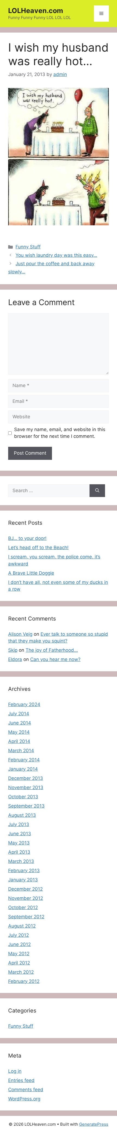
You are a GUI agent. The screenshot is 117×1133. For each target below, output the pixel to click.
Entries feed (21, 1080)
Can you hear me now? (55, 659)
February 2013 (24, 870)
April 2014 (19, 741)
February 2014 (24, 759)
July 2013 (18, 824)
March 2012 (21, 972)
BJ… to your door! (27, 538)
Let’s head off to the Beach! (38, 547)
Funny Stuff (28, 246)
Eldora (15, 659)
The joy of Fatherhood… (52, 650)
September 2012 (26, 916)
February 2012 (23, 981)
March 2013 (21, 861)
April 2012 (19, 963)
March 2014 (21, 750)
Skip (12, 650)
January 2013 (23, 879)
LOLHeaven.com (35, 11)
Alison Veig (20, 634)
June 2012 (19, 944)
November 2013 (25, 787)
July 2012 (18, 935)
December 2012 (25, 889)
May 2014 (19, 732)
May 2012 (18, 953)
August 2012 (22, 926)
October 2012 (23, 907)
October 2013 (23, 796)
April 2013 (19, 852)
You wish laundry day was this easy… (56, 255)
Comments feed (25, 1089)
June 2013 (19, 833)
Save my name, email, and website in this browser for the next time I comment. (59, 433)
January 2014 (23, 769)
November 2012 (25, 898)
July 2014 (18, 713)
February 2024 (24, 704)
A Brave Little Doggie (31, 573)
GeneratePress (93, 1124)
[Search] (97, 490)
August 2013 (22, 815)
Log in (14, 1071)
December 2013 (25, 778)
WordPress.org (24, 1099)
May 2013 (19, 843)
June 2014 (19, 723)
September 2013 (26, 806)
